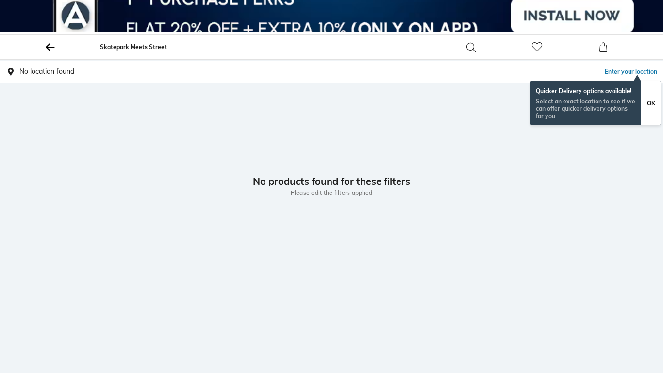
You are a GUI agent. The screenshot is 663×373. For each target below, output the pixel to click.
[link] (563, 47)
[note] (595, 103)
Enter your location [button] (631, 71)
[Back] (50, 47)
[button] (497, 47)
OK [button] (651, 103)
